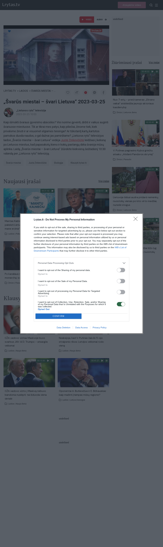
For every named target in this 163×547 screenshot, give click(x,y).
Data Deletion (63, 327)
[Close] (137, 220)
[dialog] (81, 274)
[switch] (121, 270)
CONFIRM (58, 316)
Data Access (81, 327)
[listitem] (81, 263)
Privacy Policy (99, 327)
